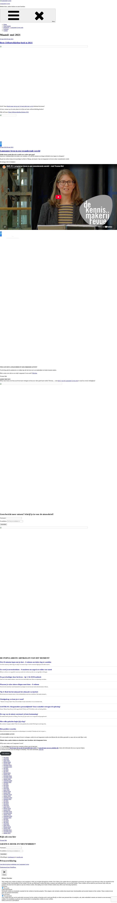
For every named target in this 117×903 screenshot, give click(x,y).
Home (5, 24)
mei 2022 (5, 770)
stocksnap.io (11, 857)
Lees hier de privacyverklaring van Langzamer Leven (14, 864)
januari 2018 (6, 828)
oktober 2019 (7, 796)
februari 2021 (7, 773)
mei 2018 (5, 822)
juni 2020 (6, 785)
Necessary (6, 888)
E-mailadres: (3, 521)
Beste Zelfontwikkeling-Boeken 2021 (18, 112)
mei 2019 (5, 804)
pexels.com (20, 857)
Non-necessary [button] (6, 894)
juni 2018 (6, 821)
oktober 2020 (7, 779)
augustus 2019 (7, 799)
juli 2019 (5, 800)
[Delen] (58, 146)
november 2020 (7, 777)
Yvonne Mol (3, 840)
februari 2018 (7, 827)
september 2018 (7, 816)
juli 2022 (5, 768)
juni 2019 (6, 802)
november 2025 (7, 767)
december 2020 (7, 776)
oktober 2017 (7, 833)
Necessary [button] (4, 886)
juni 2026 (6, 757)
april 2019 (6, 805)
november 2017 (7, 831)
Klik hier (34, 373)
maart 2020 (6, 790)
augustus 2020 (7, 782)
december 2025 (7, 765)
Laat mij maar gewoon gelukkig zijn (48, 748)
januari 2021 (6, 774)
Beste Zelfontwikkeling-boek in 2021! (16, 43)
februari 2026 (7, 762)
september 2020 (7, 780)
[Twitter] (58, 144)
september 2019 (7, 797)
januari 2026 (6, 763)
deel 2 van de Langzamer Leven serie (68, 380)
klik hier (41, 749)
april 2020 (6, 788)
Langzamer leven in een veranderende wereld (20, 151)
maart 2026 (6, 760)
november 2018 (7, 813)
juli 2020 (5, 784)
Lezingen (5, 29)
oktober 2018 (7, 814)
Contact (5, 30)
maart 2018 (6, 825)
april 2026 (6, 759)
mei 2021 (5, 771)
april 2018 (6, 824)
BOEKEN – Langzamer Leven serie (13, 27)
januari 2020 (6, 793)
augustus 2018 (7, 817)
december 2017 (7, 830)
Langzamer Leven (5, 3)
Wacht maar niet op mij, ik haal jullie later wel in (20, 106)
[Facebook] (58, 142)
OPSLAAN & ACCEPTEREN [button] (10, 900)
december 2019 (7, 794)
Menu (53, 21)
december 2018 (7, 811)
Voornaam (3, 518)
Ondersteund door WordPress (8, 867)
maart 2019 (6, 807)
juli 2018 (5, 819)
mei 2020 (5, 787)
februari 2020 (7, 791)
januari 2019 (6, 810)
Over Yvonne (7, 26)
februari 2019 (7, 808)
